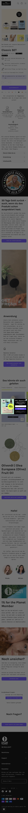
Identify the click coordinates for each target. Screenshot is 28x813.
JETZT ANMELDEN (21, 408)
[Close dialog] (26, 400)
